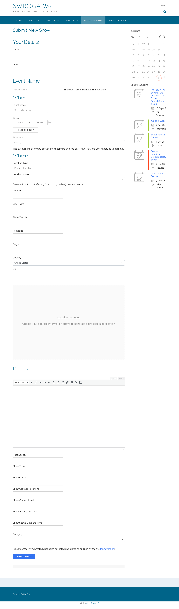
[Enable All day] (50, 122)
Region (16, 244)
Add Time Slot (27, 130)
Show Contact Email (23, 500)
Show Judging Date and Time (28, 511)
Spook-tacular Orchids (158, 136)
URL (15, 269)
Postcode (18, 231)
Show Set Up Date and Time (27, 523)
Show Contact (20, 477)
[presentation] (21, 382)
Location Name (21, 174)
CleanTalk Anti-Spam (94, 603)
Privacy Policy (117, 20)
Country (17, 257)
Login (163, 5)
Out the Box (25, 594)
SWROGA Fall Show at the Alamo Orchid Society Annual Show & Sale (158, 97)
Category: (18, 534)
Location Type (20, 163)
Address (18, 190)
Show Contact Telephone (26, 489)
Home (19, 20)
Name (16, 49)
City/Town (19, 204)
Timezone (18, 137)
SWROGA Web (34, 6)
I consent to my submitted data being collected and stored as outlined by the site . (65, 549)
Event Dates (19, 105)
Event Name (26, 81)
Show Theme (20, 466)
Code (121, 379)
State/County (20, 217)
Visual (113, 379)
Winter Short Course (157, 175)
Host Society (19, 455)
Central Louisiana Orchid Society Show (158, 155)
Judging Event (158, 121)
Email (16, 64)
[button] (50, 122)
